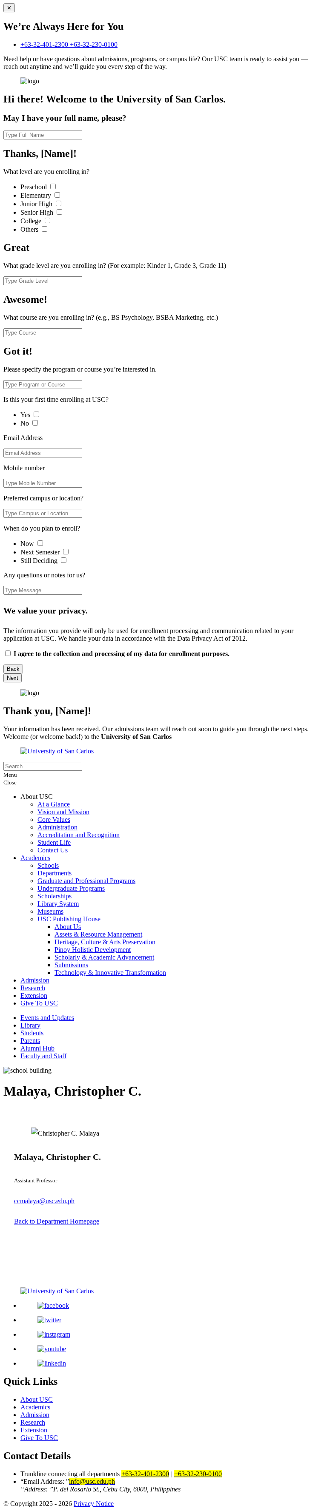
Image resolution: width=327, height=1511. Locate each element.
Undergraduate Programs (71, 888)
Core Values (53, 819)
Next (12, 678)
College (31, 220)
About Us (67, 926)
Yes (26, 414)
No (25, 423)
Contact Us (52, 850)
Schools (48, 865)
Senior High (37, 212)
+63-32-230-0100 (94, 44)
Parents (30, 1040)
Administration (57, 827)
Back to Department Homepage (56, 1221)
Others (30, 229)
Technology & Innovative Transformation (110, 972)
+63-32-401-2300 (45, 44)
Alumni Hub (37, 1048)
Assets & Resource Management (98, 934)
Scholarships (54, 896)
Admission (34, 980)
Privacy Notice (94, 1503)
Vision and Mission (63, 811)
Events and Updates (47, 1017)
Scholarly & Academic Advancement (104, 957)
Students (31, 1033)
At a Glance (53, 804)
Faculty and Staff (43, 1055)
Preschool (34, 186)
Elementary (36, 195)
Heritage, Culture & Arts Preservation (104, 942)
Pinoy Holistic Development (92, 949)
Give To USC (39, 1003)
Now (28, 543)
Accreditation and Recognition (78, 834)
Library (30, 1025)
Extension (33, 995)
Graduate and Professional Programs (86, 880)
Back (13, 669)
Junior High (37, 203)
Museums (50, 911)
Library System (58, 903)
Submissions (71, 965)
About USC (36, 1399)
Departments (54, 873)
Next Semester (40, 552)
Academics (35, 857)
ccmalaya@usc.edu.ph (44, 1200)
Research (32, 987)
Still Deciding (39, 560)
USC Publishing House (68, 919)
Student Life (54, 842)
